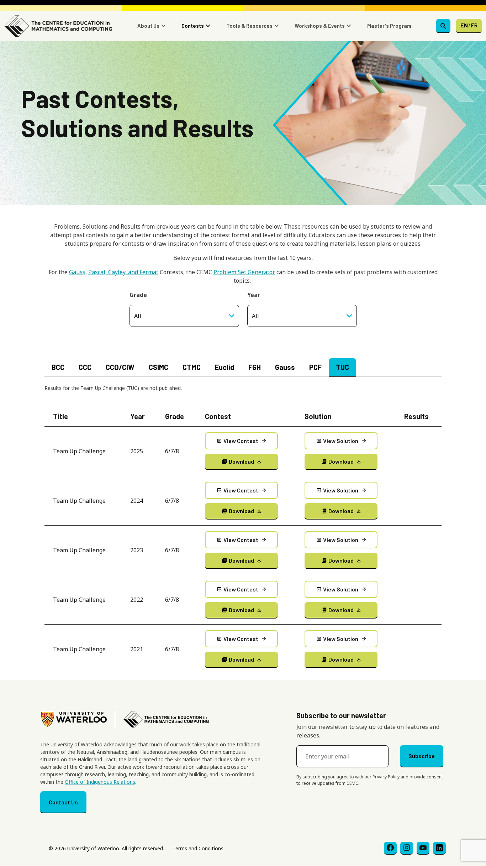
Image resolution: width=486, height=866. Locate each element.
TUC (342, 367)
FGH (254, 367)
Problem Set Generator (244, 272)
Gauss (77, 272)
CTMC (192, 367)
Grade (138, 295)
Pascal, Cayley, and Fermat (123, 272)
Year (253, 295)
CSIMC (158, 367)
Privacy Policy (386, 777)
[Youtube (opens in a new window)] (423, 848)
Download (242, 461)
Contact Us (63, 802)
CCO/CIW (120, 367)
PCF (315, 367)
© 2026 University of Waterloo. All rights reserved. (106, 848)
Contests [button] (192, 26)
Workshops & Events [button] (320, 26)
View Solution (341, 440)
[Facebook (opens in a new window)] (390, 848)
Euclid (224, 367)
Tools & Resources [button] (249, 26)
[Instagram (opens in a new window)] (406, 848)
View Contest (242, 440)
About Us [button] (148, 26)
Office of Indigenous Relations (100, 781)
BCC (58, 367)
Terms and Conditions (198, 848)
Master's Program (389, 26)
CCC (85, 367)
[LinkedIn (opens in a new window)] (439, 848)
